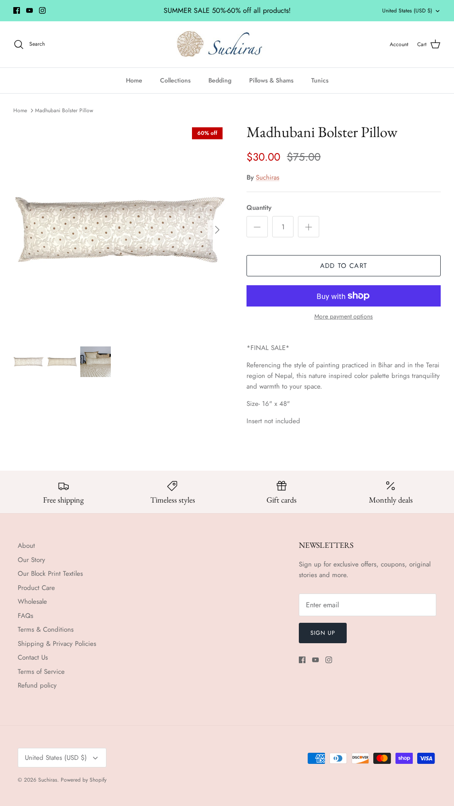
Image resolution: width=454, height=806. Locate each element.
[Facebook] (16, 10)
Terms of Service (41, 671)
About (26, 545)
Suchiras (267, 177)
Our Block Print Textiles (50, 573)
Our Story (31, 560)
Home (134, 80)
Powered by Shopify (83, 780)
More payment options (343, 316)
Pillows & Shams (271, 80)
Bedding (219, 80)
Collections (175, 80)
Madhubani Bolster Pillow (64, 110)
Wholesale (32, 601)
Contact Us (33, 657)
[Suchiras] (227, 44)
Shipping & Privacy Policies (57, 644)
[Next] (217, 230)
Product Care (36, 588)
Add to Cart (343, 266)
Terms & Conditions (46, 629)
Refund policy (37, 685)
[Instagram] (42, 10)
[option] (120, 230)
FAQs (25, 616)
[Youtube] (29, 10)
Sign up (322, 633)
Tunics (320, 80)
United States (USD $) (407, 11)
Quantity (259, 207)
